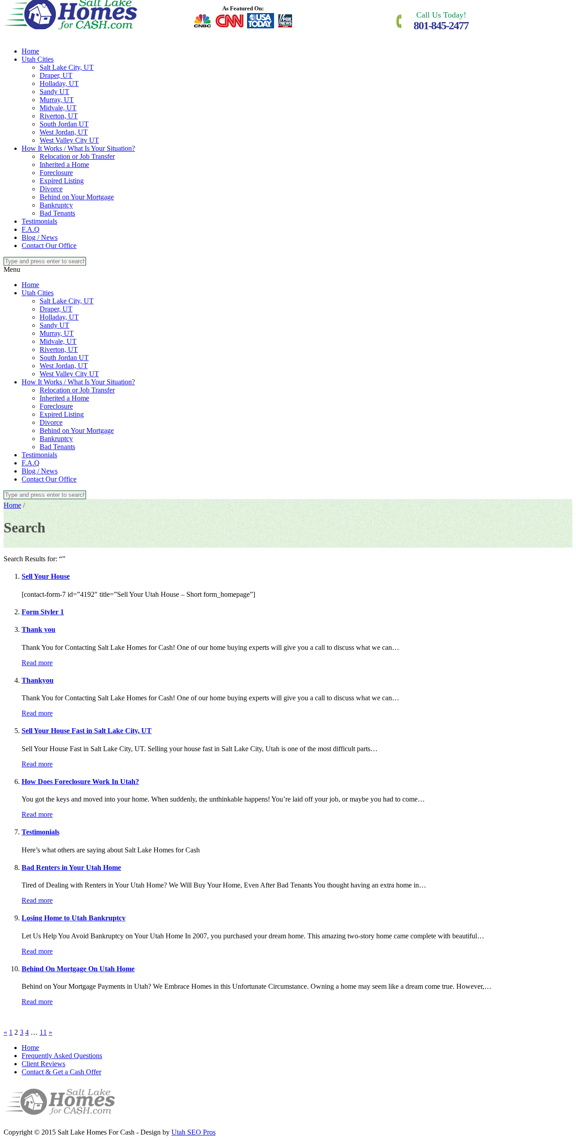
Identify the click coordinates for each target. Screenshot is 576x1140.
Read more (37, 663)
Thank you (38, 629)
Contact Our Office (49, 245)
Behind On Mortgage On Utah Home (78, 969)
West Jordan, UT (64, 132)
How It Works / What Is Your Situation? (78, 148)
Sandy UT (54, 91)
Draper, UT (56, 75)
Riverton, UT (59, 116)
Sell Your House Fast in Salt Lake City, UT (87, 730)
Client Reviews (43, 1064)
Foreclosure (56, 172)
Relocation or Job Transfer (77, 156)
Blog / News (40, 237)
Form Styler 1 (43, 612)
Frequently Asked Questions (62, 1055)
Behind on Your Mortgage (77, 197)
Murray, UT (57, 100)
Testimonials (39, 221)
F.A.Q (31, 229)
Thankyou (38, 680)
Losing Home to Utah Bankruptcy (74, 918)
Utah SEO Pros (193, 1132)
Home (30, 51)
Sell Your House (46, 576)
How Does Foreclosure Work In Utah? (80, 781)
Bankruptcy (56, 205)
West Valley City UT (69, 140)
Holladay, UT (59, 83)
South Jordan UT (64, 124)
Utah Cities (38, 59)
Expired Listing (62, 181)
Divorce (51, 189)
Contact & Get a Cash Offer (61, 1072)
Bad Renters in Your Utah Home (71, 867)
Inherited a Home (64, 164)
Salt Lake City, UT (67, 67)
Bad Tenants (57, 213)
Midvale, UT (58, 108)
